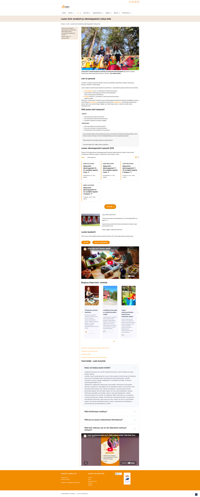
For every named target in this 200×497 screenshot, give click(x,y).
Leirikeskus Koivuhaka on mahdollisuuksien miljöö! (110, 295)
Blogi (86, 307)
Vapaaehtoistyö (97, 13)
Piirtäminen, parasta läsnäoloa (92, 295)
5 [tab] (114, 341)
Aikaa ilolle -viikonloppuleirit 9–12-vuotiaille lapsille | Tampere (90, 191)
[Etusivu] (65, 7)
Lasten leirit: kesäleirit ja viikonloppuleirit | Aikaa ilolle (69, 29)
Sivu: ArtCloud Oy (83, 493)
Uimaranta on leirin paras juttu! (89, 351)
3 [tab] (108, 341)
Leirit (78, 13)
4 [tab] (111, 341)
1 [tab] (103, 341)
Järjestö (116, 13)
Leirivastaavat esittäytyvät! (68, 33)
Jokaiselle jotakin (86, 354)
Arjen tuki (86, 13)
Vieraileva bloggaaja (91, 331)
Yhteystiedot (125, 13)
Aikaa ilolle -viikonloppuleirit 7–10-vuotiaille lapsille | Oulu (110, 169)
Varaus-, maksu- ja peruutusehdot (66, 37)
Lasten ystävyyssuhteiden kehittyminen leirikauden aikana (128, 295)
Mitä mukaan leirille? (67, 31)
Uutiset (70, 13)
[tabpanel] (92, 312)
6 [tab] (117, 341)
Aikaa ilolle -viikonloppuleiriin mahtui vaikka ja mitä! (95, 348)
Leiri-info (64, 35)
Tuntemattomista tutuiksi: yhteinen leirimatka (93, 357)
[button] (136, 157)
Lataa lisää (109, 206)
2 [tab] (106, 341)
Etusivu (64, 13)
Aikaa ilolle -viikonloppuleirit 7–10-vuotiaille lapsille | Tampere (129, 169)
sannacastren (111, 331)
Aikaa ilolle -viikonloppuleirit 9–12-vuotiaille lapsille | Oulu (90, 169)
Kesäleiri (86, 96)
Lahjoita (107, 13)
